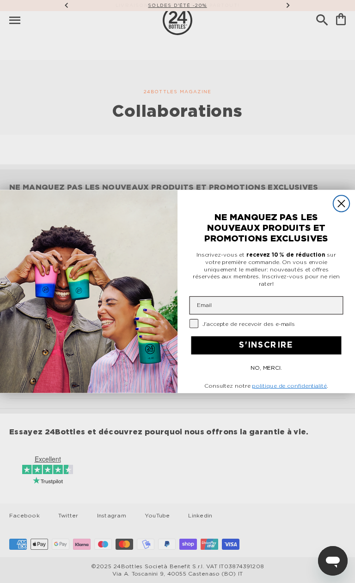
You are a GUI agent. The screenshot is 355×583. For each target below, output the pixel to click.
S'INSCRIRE (266, 346)
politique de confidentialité (289, 386)
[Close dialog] (341, 203)
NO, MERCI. (266, 368)
